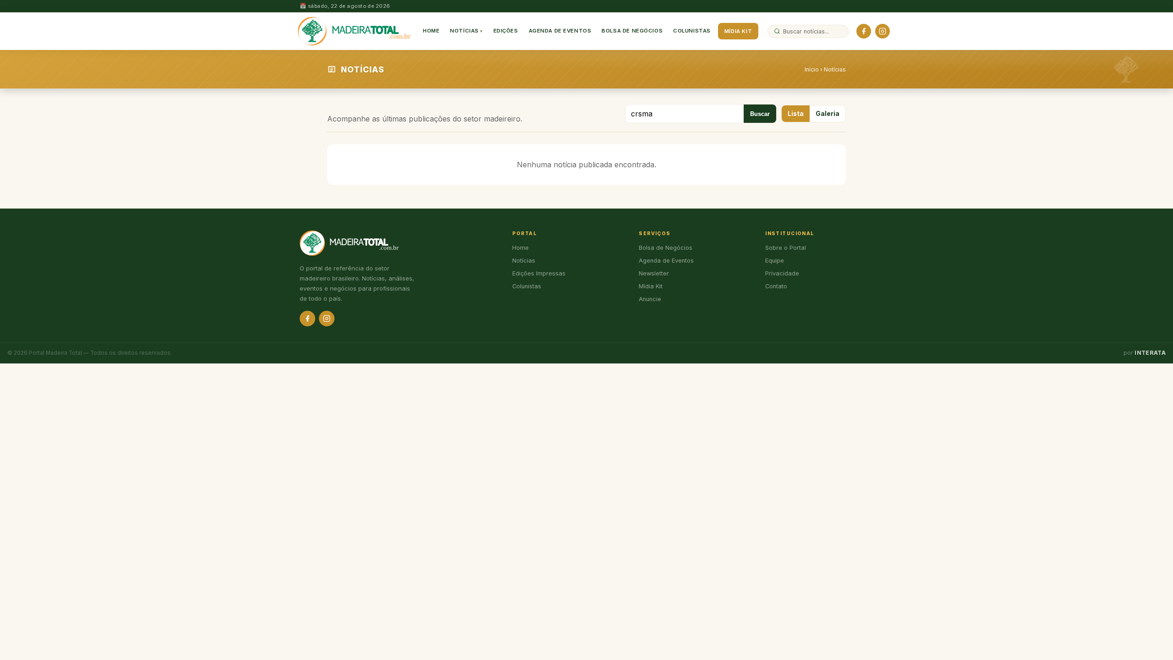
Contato (776, 286)
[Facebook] (863, 31)
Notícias (464, 31)
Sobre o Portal (785, 247)
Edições (505, 31)
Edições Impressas (538, 273)
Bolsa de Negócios (632, 31)
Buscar (760, 113)
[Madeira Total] (354, 31)
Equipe (774, 260)
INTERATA (1150, 353)
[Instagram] (882, 31)
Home (431, 31)
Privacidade (782, 273)
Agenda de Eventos (560, 31)
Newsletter (654, 273)
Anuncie (650, 299)
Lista (796, 113)
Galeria (827, 113)
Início (812, 69)
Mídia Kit (738, 31)
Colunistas (692, 31)
